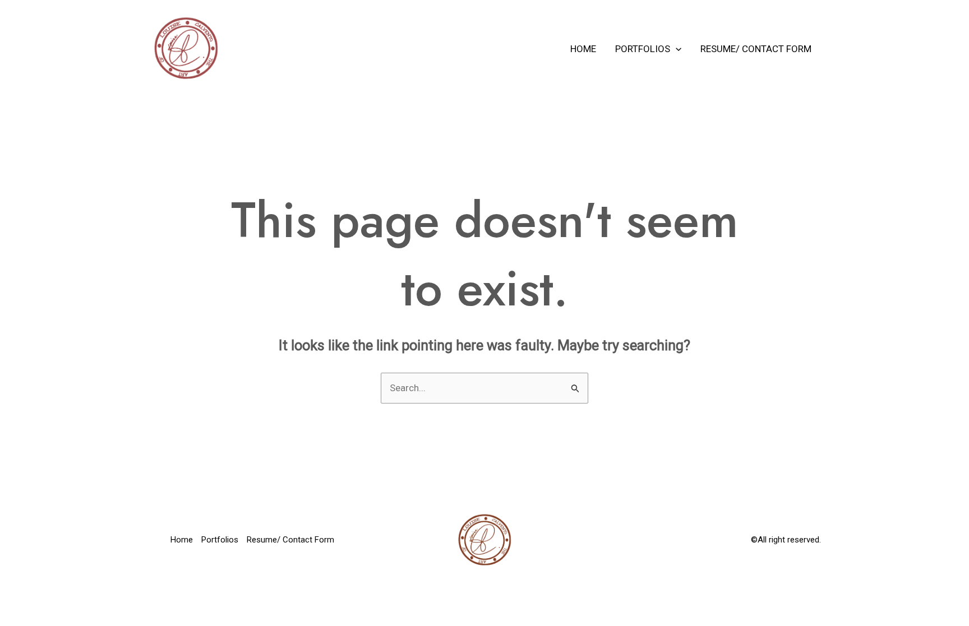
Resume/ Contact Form (755, 48)
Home (583, 48)
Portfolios (642, 48)
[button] (675, 48)
